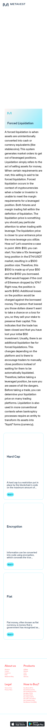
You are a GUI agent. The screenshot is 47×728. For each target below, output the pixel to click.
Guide (25, 674)
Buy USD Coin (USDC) (30, 698)
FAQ (6, 674)
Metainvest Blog (9, 676)
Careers (7, 671)
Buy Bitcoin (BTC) (28, 688)
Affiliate (26, 669)
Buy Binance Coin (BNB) (30, 702)
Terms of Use (8, 688)
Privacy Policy (8, 689)
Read (9, 494)
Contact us (8, 673)
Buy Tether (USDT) (29, 697)
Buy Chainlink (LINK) (29, 700)
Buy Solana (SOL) (28, 695)
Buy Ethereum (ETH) (29, 689)
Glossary (26, 676)
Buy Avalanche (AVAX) (30, 691)
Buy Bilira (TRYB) (28, 693)
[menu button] (43, 4)
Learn (25, 673)
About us (7, 669)
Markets (26, 671)
